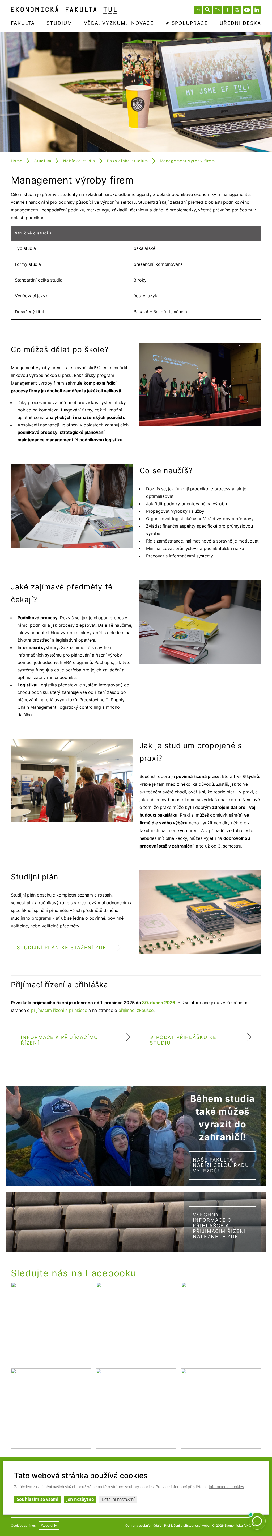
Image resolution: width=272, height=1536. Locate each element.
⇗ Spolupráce (186, 23)
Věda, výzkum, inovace (119, 23)
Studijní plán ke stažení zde (61, 947)
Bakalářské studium (127, 160)
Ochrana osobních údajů (143, 1525)
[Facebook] (227, 10)
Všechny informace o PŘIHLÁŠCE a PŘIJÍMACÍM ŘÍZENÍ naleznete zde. (219, 1226)
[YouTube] (247, 10)
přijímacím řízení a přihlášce (59, 1010)
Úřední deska (240, 23)
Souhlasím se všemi (37, 1499)
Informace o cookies (226, 1486)
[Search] (207, 10)
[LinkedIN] (257, 10)
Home (17, 160)
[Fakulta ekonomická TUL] (64, 9)
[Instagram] (237, 10)
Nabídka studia (79, 160)
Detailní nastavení (118, 1499)
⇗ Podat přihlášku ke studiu (183, 1040)
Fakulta (23, 23)
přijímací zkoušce (136, 1010)
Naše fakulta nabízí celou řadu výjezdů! (221, 1165)
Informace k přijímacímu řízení (59, 1040)
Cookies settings (23, 1525)
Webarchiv (49, 1525)
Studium (59, 23)
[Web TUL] (198, 10)
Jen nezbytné (80, 1499)
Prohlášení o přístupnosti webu (187, 1525)
